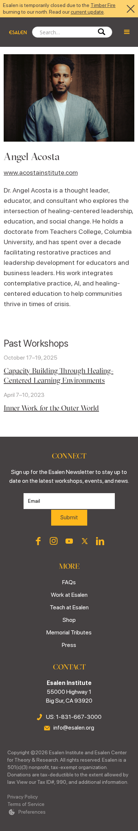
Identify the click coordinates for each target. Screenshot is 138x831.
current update (87, 12)
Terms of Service (26, 804)
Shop (69, 619)
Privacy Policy (22, 797)
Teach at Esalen (69, 607)
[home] (16, 32)
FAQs (69, 582)
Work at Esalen (69, 594)
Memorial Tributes (69, 632)
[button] (127, 32)
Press (69, 644)
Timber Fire (103, 5)
